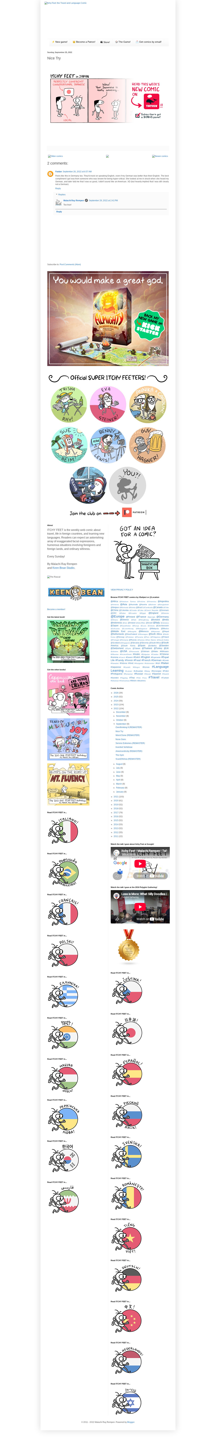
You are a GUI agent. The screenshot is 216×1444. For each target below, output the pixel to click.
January (120, 792)
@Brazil (139, 607)
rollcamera (141, 681)
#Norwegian (156, 671)
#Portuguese (117, 674)
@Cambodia (148, 607)
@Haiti (133, 620)
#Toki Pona (142, 678)
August (119, 764)
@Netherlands (117, 634)
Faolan (58, 171)
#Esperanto (155, 657)
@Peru (146, 637)
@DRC (114, 613)
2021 (116, 797)
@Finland (130, 617)
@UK (166, 648)
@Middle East (118, 631)
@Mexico (165, 628)
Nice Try (119, 731)
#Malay (147, 671)
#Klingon (136, 667)
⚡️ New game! (60, 41)
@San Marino (150, 640)
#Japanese (116, 667)
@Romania (124, 640)
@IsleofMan (140, 623)
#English (145, 657)
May (118, 776)
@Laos (143, 626)
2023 (116, 704)
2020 (116, 800)
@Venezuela (134, 651)
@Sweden (164, 645)
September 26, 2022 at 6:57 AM (77, 171)
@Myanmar (155, 631)
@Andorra (141, 601)
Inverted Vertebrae (124, 747)
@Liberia (151, 626)
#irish (158, 663)
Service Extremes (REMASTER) (130, 743)
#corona (114, 657)
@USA (123, 651)
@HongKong (144, 620)
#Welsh (133, 681)
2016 (116, 816)
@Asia (123, 604)
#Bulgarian (145, 654)
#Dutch (136, 657)
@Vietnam (145, 651)
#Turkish (165, 678)
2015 (116, 820)
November (121, 716)
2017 (116, 812)
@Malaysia (154, 628)
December (121, 712)
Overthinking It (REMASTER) (129, 727)
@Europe (118, 616)
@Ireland (131, 623)
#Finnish (129, 660)
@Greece (124, 620)
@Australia (133, 604)
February (120, 788)
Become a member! (56, 609)
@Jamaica (165, 623)
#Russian (138, 674)
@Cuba (140, 610)
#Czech (122, 657)
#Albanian (115, 654)
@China (114, 610)
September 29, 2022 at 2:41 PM (103, 200)
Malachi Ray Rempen (73, 200)
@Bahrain (152, 604)
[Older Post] (55, 156)
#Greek (166, 660)
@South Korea (128, 646)
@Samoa (141, 640)
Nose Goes (121, 739)
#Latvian (128, 671)
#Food (137, 660)
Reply (58, 188)
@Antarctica (151, 601)
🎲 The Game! (123, 41)
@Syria (128, 648)
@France (141, 616)
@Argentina (163, 601)
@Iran (125, 623)
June (118, 772)
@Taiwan (136, 648)
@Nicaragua (143, 634)
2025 (116, 697)
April (118, 780)
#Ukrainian (115, 681)
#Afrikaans (164, 651)
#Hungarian (139, 663)
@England (153, 613)
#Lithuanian (138, 671)
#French (146, 660)
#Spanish (156, 674)
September (121, 724)
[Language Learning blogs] (129, 965)
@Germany (162, 616)
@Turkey (158, 648)
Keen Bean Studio (63, 567)
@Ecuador (132, 613)
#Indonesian (149, 663)
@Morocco (144, 631)
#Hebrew (123, 663)
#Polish (166, 671)
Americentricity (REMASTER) (129, 751)
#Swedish (115, 678)
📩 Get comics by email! (148, 41)
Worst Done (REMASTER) (128, 735)
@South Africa (155, 643)
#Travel (153, 677)
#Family (119, 660)
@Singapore (125, 643)
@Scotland (115, 643)
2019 (116, 804)
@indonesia (116, 623)
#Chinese (164, 654)
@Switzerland (117, 648)
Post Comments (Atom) (70, 264)
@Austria (143, 604)
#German (156, 660)
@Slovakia (134, 643)
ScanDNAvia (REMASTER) (128, 759)
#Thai (132, 678)
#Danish (129, 657)
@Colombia (124, 610)
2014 (116, 824)
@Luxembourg (127, 629)
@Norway (120, 637)
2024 (116, 701)
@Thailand (147, 648)
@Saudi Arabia (163, 640)
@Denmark (164, 610)
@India (165, 620)
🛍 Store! (105, 42)
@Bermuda (123, 607)
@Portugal (115, 640)
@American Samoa (127, 601)
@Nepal (165, 631)
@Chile (166, 607)
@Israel (149, 623)
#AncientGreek (126, 654)
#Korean (146, 667)
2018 (116, 808)
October (120, 720)
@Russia (133, 640)
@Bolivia (132, 607)
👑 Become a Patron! (84, 41)
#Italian (165, 663)
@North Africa (155, 634)
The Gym (120, 755)
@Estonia (165, 613)
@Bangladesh (163, 604)
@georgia (151, 617)
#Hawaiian (115, 663)
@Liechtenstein (162, 626)
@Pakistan (129, 637)
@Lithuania (115, 629)
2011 (116, 836)
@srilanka (152, 646)
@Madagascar (141, 629)
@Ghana (114, 620)
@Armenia (115, 604)
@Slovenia (144, 643)
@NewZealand (131, 634)
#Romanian (128, 674)
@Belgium (115, 607)
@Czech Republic (151, 610)
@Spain (141, 645)
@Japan (114, 625)
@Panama (139, 637)
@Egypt (143, 613)
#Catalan (154, 654)
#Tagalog (124, 678)
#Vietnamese (124, 681)
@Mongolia (132, 631)
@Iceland (155, 620)
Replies (61, 194)
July (118, 768)
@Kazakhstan (125, 626)
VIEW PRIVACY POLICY (122, 590)
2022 (116, 708)
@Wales (154, 651)
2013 (116, 828)
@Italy (156, 622)
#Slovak (147, 674)
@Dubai (122, 613)
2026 (116, 693)
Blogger (130, 1422)
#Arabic (136, 654)
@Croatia (133, 610)
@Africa (114, 601)
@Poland (165, 637)
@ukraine (114, 651)
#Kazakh (127, 667)
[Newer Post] (160, 156)
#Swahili (165, 674)
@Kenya (135, 626)
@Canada (158, 607)
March (119, 784)
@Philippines (155, 637)
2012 (116, 832)
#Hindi (130, 663)
